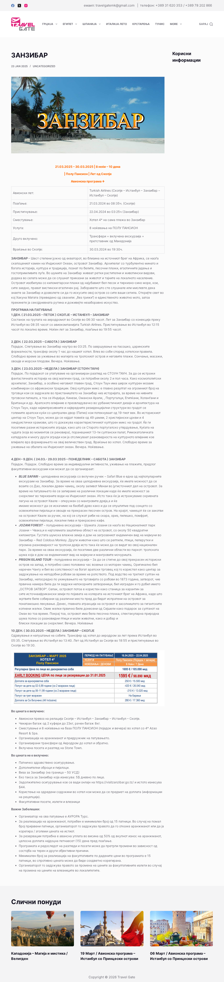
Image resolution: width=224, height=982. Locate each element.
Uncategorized (44, 66)
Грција (47, 24)
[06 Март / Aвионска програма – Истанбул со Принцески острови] (181, 928)
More (174, 24)
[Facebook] (12, 5)
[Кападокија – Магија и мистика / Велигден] (42, 928)
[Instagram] (26, 5)
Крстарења (141, 24)
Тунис (159, 24)
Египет (68, 24)
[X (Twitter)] (19, 5)
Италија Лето (116, 24)
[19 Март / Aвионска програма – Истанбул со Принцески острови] (111, 928)
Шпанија (89, 24)
